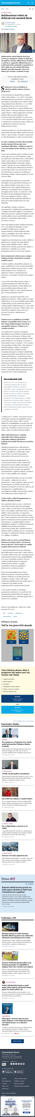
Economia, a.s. (12, 1054)
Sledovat (12, 81)
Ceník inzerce (5, 1088)
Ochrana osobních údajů (20, 1078)
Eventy (3, 1095)
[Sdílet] (30, 9)
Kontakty (4, 1078)
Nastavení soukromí (19, 1083)
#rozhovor (10, 613)
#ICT (4, 613)
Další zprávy (17, 1041)
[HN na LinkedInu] (18, 1064)
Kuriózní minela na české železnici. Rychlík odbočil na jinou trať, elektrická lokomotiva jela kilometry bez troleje (17, 935)
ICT (12, 879)
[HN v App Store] (19, 1071)
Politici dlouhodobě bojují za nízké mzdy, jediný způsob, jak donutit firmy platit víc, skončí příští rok (16, 987)
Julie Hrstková (10, 982)
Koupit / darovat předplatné (9, 1093)
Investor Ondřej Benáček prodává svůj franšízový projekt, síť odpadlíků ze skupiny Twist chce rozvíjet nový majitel (17, 965)
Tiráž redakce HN (6, 1081)
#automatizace (7, 616)
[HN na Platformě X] (11, 1064)
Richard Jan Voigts (10, 22)
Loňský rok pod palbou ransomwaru (15, 773)
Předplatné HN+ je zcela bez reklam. (26, 721)
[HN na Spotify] (21, 1064)
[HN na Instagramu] (16, 1064)
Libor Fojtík (29, 51)
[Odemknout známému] (33, 9)
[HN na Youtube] (23, 1064)
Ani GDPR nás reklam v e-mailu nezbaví (17, 799)
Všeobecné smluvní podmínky (21, 1086)
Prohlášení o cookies (19, 1081)
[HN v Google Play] (7, 1071)
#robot (15, 616)
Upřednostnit (24, 81)
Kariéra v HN (5, 1086)
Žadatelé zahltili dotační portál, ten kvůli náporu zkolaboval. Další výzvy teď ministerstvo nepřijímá (17, 890)
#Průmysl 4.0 (18, 613)
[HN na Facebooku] (14, 1064)
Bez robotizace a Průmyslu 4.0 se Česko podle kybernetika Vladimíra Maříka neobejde (17, 744)
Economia (4, 1083)
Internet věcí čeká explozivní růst (15, 855)
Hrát (11, 642)
